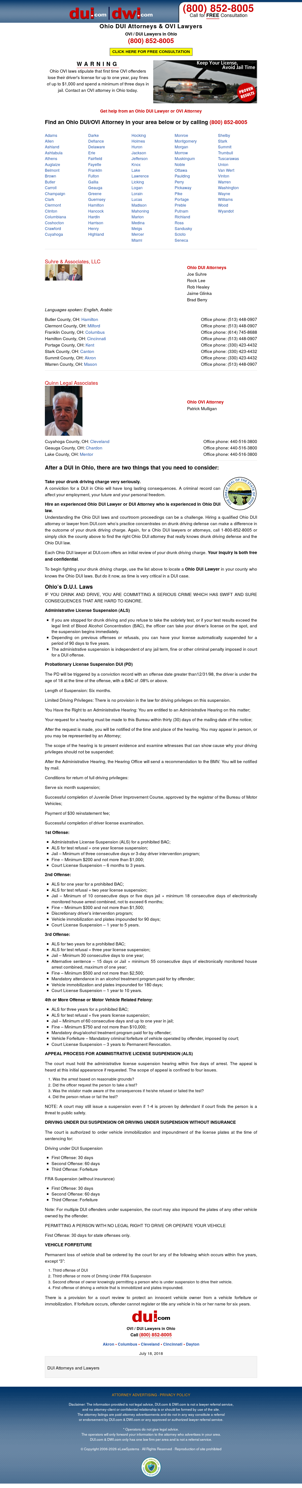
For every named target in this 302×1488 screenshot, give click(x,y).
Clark (49, 199)
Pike (178, 193)
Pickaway (183, 187)
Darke (93, 135)
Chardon (94, 448)
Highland (96, 234)
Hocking (139, 135)
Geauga (95, 187)
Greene (94, 193)
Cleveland (99, 441)
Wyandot (226, 211)
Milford (94, 325)
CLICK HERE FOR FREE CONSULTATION (151, 51)
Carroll (51, 187)
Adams (51, 135)
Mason (90, 364)
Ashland (52, 146)
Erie (91, 152)
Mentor (86, 454)
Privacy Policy (175, 1394)
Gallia (93, 182)
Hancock (96, 211)
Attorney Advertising (134, 1394)
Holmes (138, 141)
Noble (180, 164)
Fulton (93, 176)
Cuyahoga (54, 234)
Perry (179, 182)
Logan (137, 187)
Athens (51, 158)
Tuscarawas (228, 158)
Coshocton (54, 222)
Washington (228, 187)
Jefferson (140, 158)
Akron (90, 357)
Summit (224, 146)
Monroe (181, 135)
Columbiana (55, 216)
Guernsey (96, 199)
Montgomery (186, 141)
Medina (138, 222)
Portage (182, 199)
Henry (93, 228)
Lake (136, 170)
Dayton (192, 1344)
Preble (180, 205)
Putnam (181, 211)
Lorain (137, 193)
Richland (182, 216)
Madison (139, 205)
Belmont (52, 170)
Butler (50, 182)
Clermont (53, 205)
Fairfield (95, 158)
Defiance (96, 141)
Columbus (95, 332)
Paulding (182, 176)
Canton (87, 351)
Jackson (139, 152)
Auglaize (52, 164)
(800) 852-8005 (218, 7)
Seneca (181, 240)
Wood (223, 205)
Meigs (137, 228)
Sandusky (183, 228)
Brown (50, 176)
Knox (136, 164)
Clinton (51, 211)
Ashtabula (54, 152)
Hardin (94, 216)
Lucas (137, 199)
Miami (137, 240)
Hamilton (96, 205)
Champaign (55, 193)
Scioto (180, 234)
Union (223, 164)
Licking (138, 182)
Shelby (224, 135)
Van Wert (226, 170)
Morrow (181, 152)
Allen (49, 141)
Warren (224, 182)
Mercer (138, 234)
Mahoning (140, 211)
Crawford (53, 228)
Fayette (94, 164)
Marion (138, 216)
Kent (90, 345)
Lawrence (140, 176)
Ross (179, 222)
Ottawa (181, 170)
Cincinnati (96, 338)
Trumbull (225, 152)
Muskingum (185, 158)
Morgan (181, 146)
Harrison (95, 222)
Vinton (223, 176)
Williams (225, 199)
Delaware (96, 146)
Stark (222, 141)
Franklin (95, 170)
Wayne (224, 193)
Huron (137, 146)
